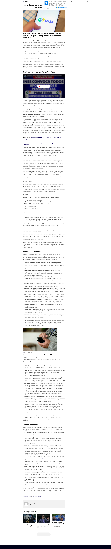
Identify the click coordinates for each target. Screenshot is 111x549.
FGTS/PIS (71, 1)
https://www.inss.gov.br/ (39, 458)
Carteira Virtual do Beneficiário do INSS (52, 55)
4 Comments (44, 534)
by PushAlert (47, 8)
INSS (76, 1)
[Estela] (26, 505)
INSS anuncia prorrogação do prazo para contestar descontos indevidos (43, 518)
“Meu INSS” (35, 63)
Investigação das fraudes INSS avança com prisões (29, 518)
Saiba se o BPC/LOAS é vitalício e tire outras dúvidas (42, 138)
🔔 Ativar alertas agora (61, 7)
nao (52, 7)
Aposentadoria (38, 1)
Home (31, 1)
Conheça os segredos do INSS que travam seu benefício (42, 143)
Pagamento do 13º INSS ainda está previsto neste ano (58, 517)
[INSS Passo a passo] (26, 2)
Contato (80, 1)
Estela (32, 505)
